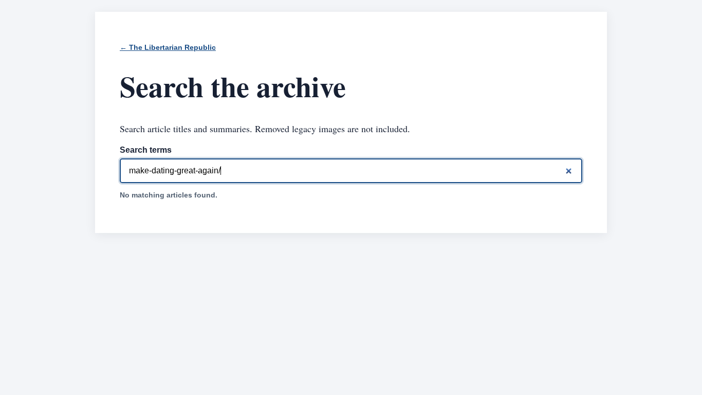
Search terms (146, 150)
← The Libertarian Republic (168, 47)
